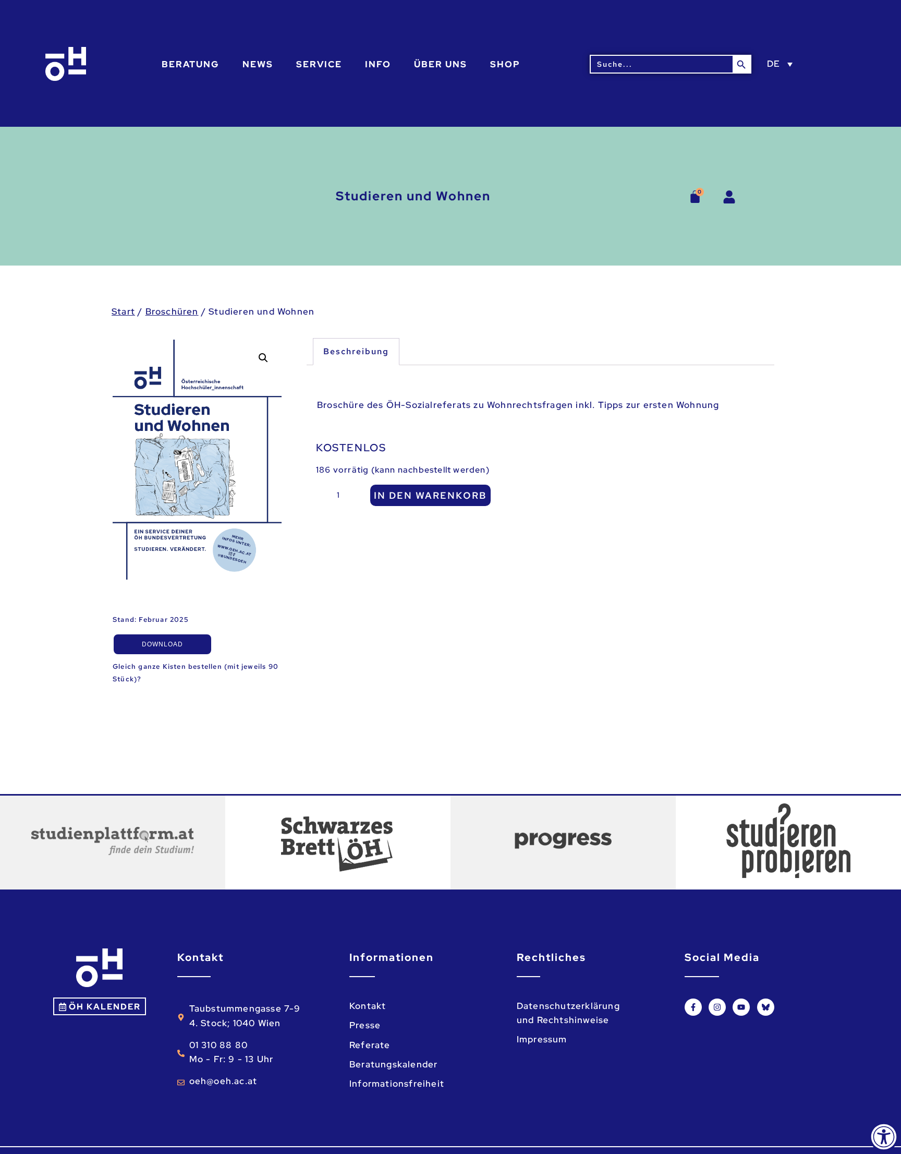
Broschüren (172, 311)
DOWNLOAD (162, 644)
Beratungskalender (393, 1064)
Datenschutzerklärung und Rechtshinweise (568, 1013)
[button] (263, 357)
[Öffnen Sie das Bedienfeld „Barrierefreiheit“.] (883, 1136)
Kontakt (367, 1006)
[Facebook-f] (693, 1007)
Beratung (191, 64)
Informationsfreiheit (396, 1083)
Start (123, 311)
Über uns (440, 64)
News (257, 64)
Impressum (542, 1039)
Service (319, 64)
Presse (365, 1025)
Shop (505, 64)
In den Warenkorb (430, 495)
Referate (370, 1045)
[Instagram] (717, 1007)
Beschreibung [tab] (356, 351)
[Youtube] (741, 1007)
